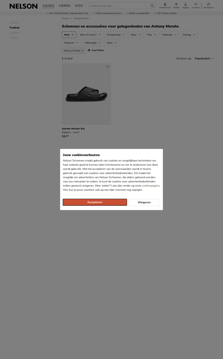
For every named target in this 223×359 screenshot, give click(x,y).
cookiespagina (150, 186)
